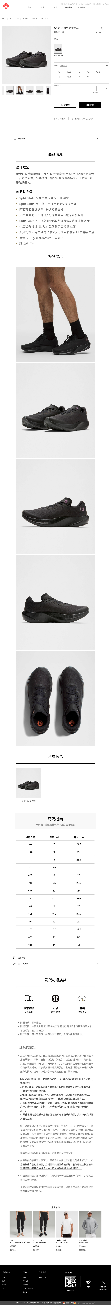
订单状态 (5, 1284)
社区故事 (81, 7)
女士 (42, 7)
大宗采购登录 (73, 4)
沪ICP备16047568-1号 (36, 1303)
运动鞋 (25, 18)
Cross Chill (83, 1240)
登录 (62, 4)
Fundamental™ (61, 1240)
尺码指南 (63, 65)
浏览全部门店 (42, 1277)
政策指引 (25, 1292)
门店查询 (107, 4)
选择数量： (58, 85)
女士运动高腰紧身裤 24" (41, 1242)
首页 (29, 7)
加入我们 (25, 1277)
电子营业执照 (69, 1303)
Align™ (12, 1240)
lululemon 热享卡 (28, 1288)
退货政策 (25, 1284)
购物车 (89, 4)
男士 (55, 7)
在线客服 (98, 4)
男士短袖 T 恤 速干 (62, 1242)
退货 (3, 1288)
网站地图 (25, 1281)
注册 (65, 4)
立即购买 (13, 1250)
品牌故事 (68, 7)
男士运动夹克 (83, 1242)
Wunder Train (37, 1240)
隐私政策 (46, 1303)
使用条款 (52, 1303)
